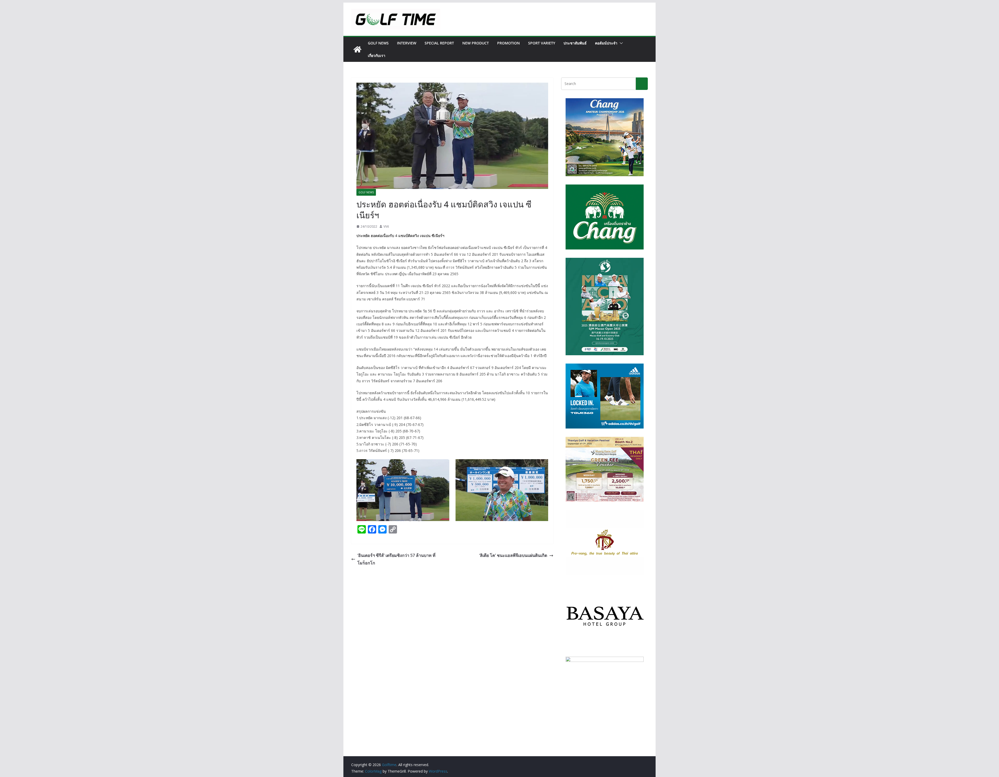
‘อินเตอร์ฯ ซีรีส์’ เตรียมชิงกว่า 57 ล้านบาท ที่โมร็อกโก (396, 559)
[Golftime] (357, 49)
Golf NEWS (378, 43)
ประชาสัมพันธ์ (575, 43)
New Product (475, 43)
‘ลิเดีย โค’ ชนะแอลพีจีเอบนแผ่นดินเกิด (513, 555)
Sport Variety (541, 43)
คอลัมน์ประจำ (606, 43)
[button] (620, 43)
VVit (386, 226)
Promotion (508, 43)
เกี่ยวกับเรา (376, 55)
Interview (406, 43)
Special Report (439, 43)
